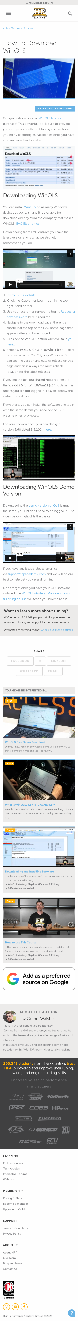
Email (53, 671)
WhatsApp (29, 671)
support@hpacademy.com (27, 574)
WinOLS (30, 207)
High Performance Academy (39, 13)
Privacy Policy (12, 1233)
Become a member (15, 1203)
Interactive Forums (15, 1174)
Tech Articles (11, 1168)
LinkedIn (59, 661)
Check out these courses (57, 630)
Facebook (20, 661)
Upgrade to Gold (14, 1209)
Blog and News (12, 1263)
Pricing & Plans (12, 1198)
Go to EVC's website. (22, 295)
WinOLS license (50, 118)
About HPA (10, 1252)
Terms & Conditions (15, 1228)
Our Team (9, 1258)
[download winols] (39, 167)
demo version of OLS (43, 505)
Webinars (9, 1179)
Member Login (40, 3)
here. (48, 429)
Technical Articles (22, 28)
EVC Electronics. (28, 223)
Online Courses (13, 1163)
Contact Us (10, 1269)
